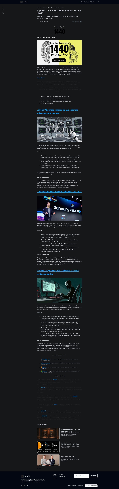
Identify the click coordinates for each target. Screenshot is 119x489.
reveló (55, 404)
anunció (43, 387)
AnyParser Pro (45, 359)
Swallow (44, 371)
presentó (75, 396)
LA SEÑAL (39, 7)
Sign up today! (40, 77)
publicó (55, 379)
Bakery (44, 367)
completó (44, 415)
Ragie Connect (46, 363)
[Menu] (98, 2)
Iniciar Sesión (84, 1)
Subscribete (93, 1)
